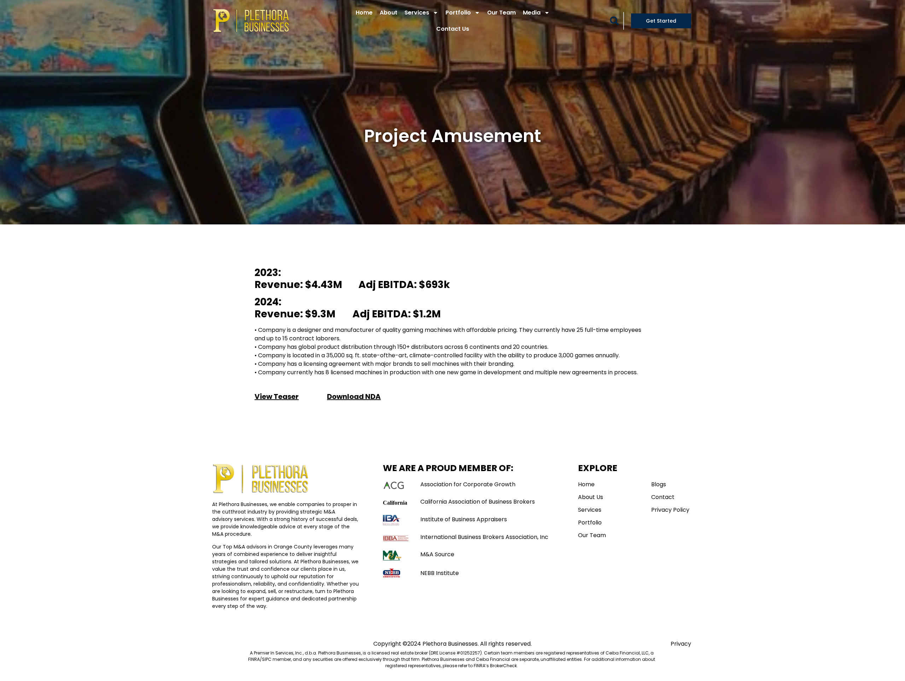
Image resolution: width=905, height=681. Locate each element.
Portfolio (458, 12)
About (388, 12)
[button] (614, 21)
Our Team (501, 12)
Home (364, 12)
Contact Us (452, 29)
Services (416, 12)
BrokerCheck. (504, 666)
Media (532, 12)
